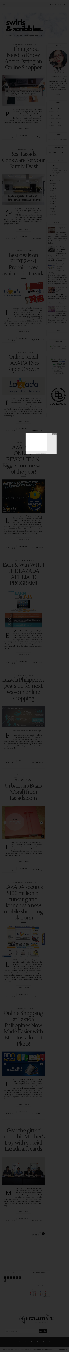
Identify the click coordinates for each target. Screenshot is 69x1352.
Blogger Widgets (43, 453)
